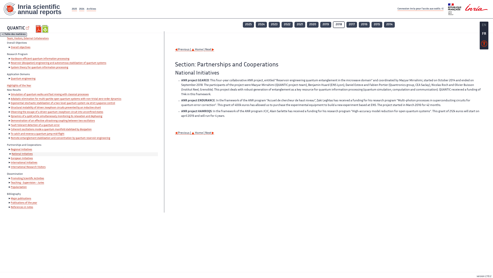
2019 (326, 24)
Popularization (19, 187)
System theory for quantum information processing (39, 67)
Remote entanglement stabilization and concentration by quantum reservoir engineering (60, 138)
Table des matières (15, 35)
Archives (91, 9)
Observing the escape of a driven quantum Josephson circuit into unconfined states (57, 112)
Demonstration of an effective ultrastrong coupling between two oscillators (53, 121)
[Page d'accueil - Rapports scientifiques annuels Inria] (35, 9)
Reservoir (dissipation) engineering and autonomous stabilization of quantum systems (58, 63)
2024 (81, 9)
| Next (208, 49)
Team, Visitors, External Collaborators (28, 38)
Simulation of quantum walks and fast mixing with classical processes (50, 94)
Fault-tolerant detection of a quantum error (35, 125)
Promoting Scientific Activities (27, 178)
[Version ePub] (45, 29)
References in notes (22, 207)
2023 (274, 24)
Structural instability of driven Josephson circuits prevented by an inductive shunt (56, 108)
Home (198, 49)
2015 (377, 24)
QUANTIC (16, 28)
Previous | (184, 49)
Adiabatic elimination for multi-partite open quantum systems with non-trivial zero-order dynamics (66, 99)
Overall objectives (20, 47)
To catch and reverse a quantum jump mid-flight (37, 134)
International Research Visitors (28, 167)
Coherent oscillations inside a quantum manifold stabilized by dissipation (51, 129)
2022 (287, 24)
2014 (389, 24)
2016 (364, 24)
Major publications (21, 198)
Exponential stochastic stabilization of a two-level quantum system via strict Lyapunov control (63, 103)
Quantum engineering (23, 79)
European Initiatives (22, 158)
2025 (74, 9)
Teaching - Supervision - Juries (27, 183)
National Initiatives (22, 154)
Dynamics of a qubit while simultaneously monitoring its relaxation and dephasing (56, 116)
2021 (300, 24)
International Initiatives (24, 163)
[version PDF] (39, 29)
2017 (352, 24)
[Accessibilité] (484, 44)
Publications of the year (24, 203)
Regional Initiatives (21, 149)
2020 (312, 24)
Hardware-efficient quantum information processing (40, 59)
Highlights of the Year (19, 86)
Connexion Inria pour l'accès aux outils (419, 9)
